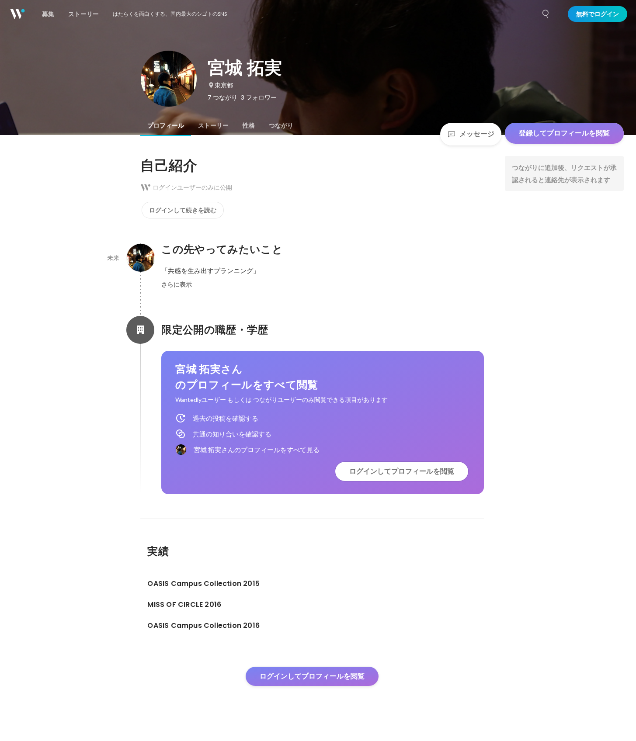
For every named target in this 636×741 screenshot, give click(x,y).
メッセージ (476, 134)
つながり (281, 125)
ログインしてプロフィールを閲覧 (401, 471)
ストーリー (213, 125)
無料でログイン (597, 14)
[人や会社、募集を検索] (546, 14)
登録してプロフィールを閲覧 (564, 133)
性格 (249, 125)
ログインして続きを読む (182, 210)
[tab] (165, 125)
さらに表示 (176, 284)
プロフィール (165, 125)
